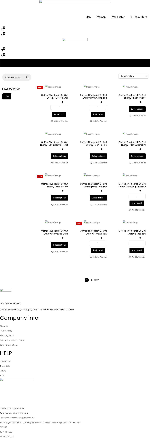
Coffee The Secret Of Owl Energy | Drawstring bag (93, 96)
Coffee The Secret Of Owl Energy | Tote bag (132, 232)
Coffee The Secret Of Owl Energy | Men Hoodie (93, 144)
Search (27, 77)
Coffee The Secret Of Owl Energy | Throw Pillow (93, 232)
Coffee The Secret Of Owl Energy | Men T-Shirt (54, 185)
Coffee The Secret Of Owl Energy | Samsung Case (54, 232)
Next (96, 280)
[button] (59, 121)
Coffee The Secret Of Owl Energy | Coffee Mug (54, 96)
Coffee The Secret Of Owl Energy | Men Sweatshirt (132, 144)
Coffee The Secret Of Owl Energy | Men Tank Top (93, 185)
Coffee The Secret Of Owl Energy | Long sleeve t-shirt (54, 144)
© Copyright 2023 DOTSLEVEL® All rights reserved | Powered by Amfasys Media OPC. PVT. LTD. (40, 422)
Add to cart (59, 114)
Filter (7, 96)
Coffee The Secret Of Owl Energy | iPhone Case (132, 96)
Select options (137, 109)
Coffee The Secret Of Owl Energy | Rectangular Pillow (132, 185)
